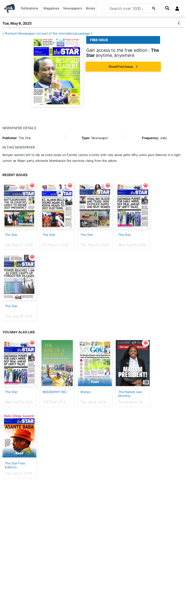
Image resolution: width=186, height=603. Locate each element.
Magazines (51, 8)
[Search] (167, 8)
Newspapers (72, 8)
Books (90, 8)
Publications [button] (30, 8)
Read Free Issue (121, 66)
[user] (177, 8)
